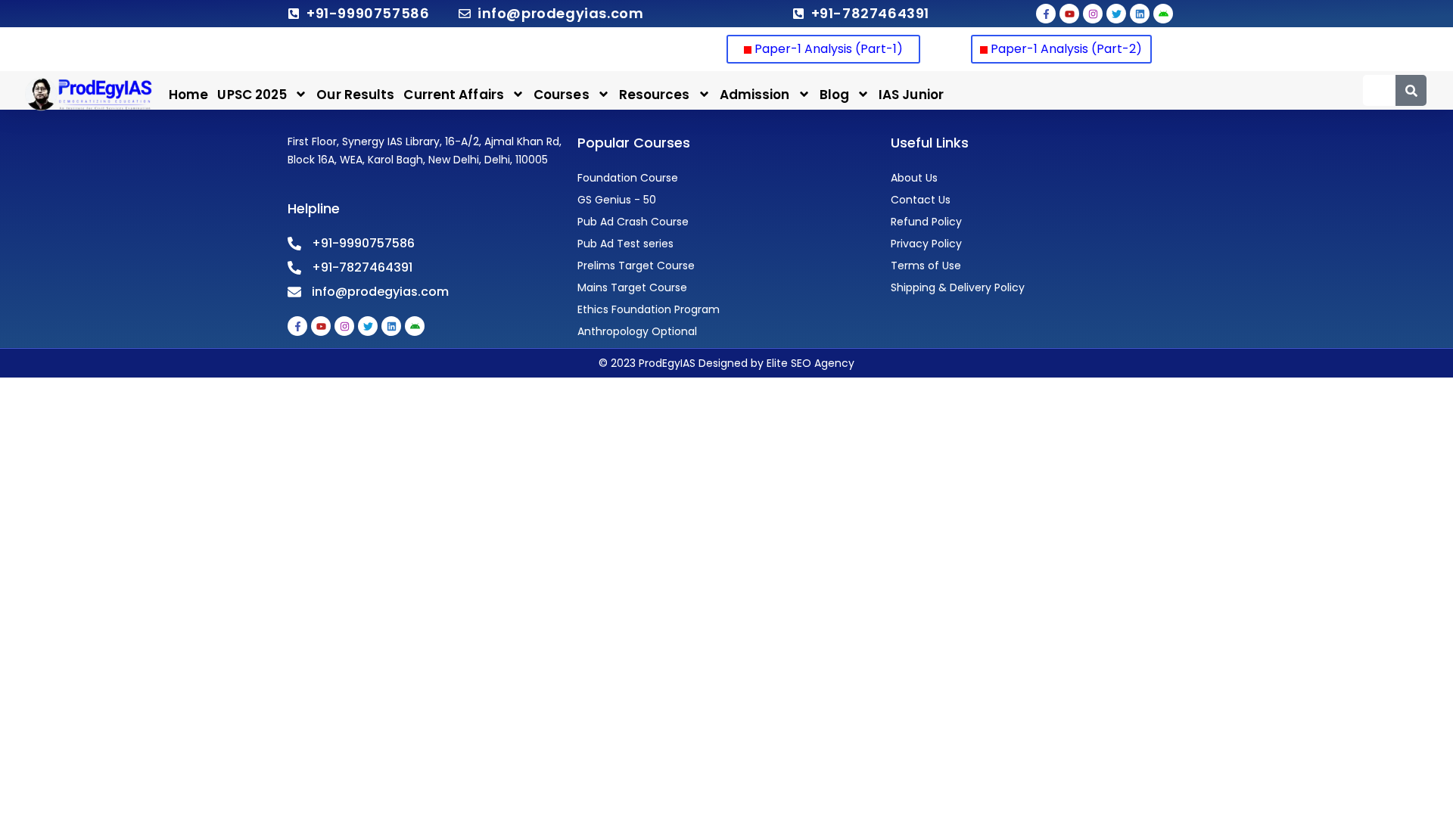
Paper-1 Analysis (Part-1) (827, 48)
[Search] (1411, 90)
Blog (834, 94)
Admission (755, 94)
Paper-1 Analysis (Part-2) (1066, 48)
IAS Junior (911, 94)
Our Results (355, 94)
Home (188, 94)
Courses (562, 94)
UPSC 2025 (252, 94)
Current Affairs (453, 94)
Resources (654, 94)
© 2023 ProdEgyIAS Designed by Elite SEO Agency (726, 363)
